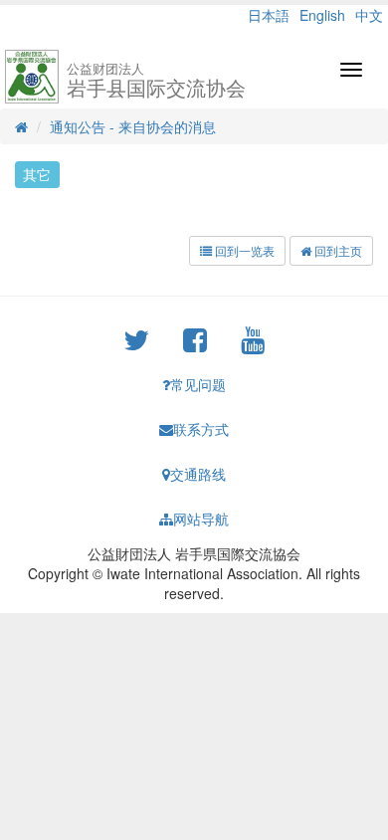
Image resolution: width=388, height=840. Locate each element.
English (322, 15)
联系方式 (201, 429)
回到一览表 (243, 250)
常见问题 (198, 384)
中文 (369, 15)
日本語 (269, 15)
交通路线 (198, 474)
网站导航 (201, 518)
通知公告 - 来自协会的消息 (133, 126)
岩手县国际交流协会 (156, 80)
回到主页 (336, 250)
